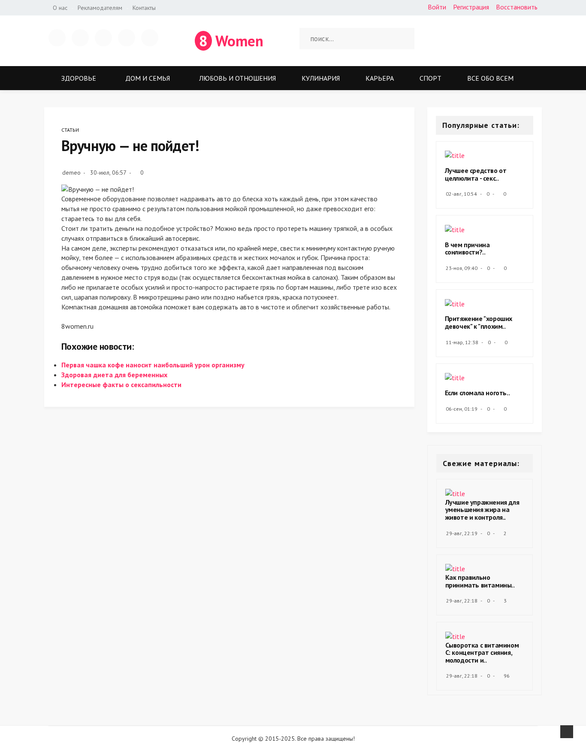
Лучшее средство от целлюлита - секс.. (476, 174)
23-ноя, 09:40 (461, 268)
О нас (60, 8)
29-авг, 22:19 (461, 533)
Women (231, 41)
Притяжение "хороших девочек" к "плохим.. (478, 322)
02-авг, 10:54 (461, 194)
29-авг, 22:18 (461, 600)
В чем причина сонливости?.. (467, 248)
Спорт (430, 78)
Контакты (144, 8)
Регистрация (471, 7)
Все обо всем (490, 78)
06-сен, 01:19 (461, 409)
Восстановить (517, 7)
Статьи (70, 130)
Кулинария (321, 78)
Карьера (379, 78)
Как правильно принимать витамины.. (480, 581)
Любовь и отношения (237, 78)
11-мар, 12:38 (462, 342)
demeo (71, 172)
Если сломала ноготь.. (477, 392)
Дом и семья (147, 78)
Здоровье (78, 78)
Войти (437, 7)
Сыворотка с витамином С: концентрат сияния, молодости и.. (482, 652)
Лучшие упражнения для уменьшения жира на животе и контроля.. (482, 509)
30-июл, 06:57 (108, 172)
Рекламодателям (100, 8)
